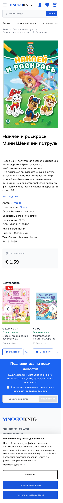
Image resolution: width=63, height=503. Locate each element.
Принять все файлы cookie (30, 494)
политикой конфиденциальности (30, 387)
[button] (8, 305)
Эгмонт (24, 203)
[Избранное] (47, 5)
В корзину (14, 348)
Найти (51, 13)
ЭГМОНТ (16, 199)
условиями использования (38, 383)
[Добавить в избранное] (25, 348)
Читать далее (10, 193)
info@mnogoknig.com (13, 430)
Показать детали (12, 464)
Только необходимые (30, 485)
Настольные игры (25, 23)
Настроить (30, 474)
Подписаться (48, 395)
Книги (6, 23)
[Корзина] (54, 5)
